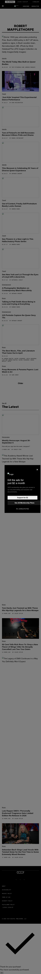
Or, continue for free (22, 509)
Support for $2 (22, 497)
